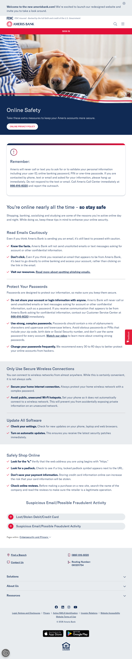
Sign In (66, 31)
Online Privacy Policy (22, 126)
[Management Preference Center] (5, 653)
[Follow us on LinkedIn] (62, 607)
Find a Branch (18, 555)
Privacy (46, 613)
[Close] (124, 2)
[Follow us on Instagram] (69, 607)
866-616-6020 (19, 185)
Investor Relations (89, 613)
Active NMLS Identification (65, 613)
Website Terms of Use (66, 616)
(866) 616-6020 (80, 555)
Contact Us (17, 562)
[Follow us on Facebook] (56, 607)
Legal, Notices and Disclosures (26, 613)
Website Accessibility (110, 613)
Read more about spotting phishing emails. (63, 272)
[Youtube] (75, 607)
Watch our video (56, 335)
